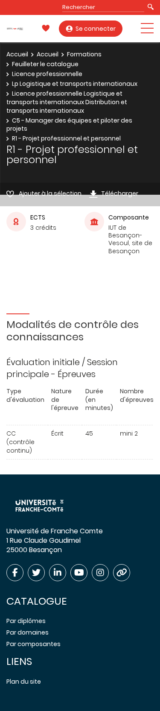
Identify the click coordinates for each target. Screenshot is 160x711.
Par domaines (27, 632)
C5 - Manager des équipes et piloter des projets (69, 124)
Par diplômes (26, 621)
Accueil (17, 54)
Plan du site (23, 681)
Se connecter (96, 28)
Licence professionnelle (47, 74)
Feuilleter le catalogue (45, 64)
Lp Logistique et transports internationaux (74, 83)
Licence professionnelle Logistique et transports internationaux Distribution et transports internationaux (66, 101)
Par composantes (33, 644)
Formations (84, 54)
